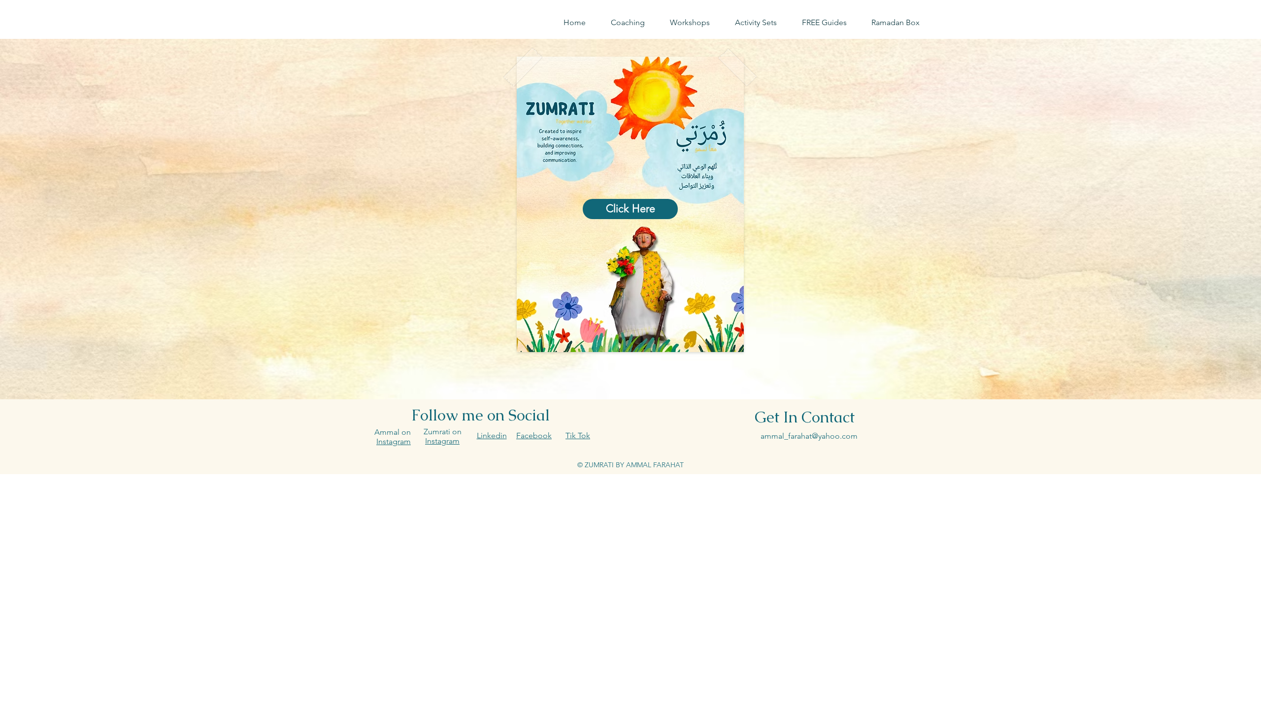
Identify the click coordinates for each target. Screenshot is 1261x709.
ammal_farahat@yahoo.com (809, 436)
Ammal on (393, 432)
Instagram (442, 441)
